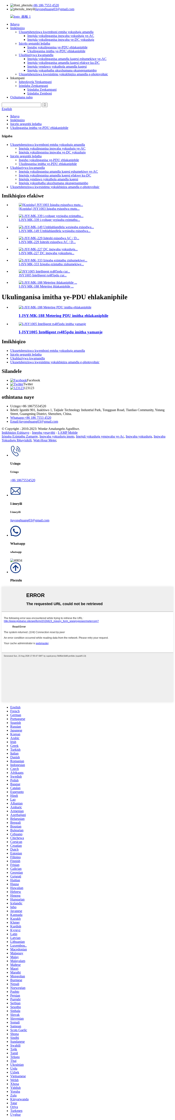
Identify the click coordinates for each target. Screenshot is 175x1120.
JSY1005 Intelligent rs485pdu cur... (43, 275)
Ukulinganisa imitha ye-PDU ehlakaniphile (56, 51)
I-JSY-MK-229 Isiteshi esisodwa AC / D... (47, 242)
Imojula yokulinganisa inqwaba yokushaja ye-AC (60, 36)
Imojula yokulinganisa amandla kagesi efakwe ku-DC (63, 62)
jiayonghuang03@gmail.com (54, 9)
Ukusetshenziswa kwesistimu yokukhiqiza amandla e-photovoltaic (63, 74)
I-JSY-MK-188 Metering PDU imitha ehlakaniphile (63, 315)
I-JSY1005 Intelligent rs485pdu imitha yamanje (60, 332)
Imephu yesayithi (43, 432)
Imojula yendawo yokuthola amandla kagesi (57, 66)
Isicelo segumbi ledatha (34, 43)
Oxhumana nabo (21, 97)
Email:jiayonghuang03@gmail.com (34, 421)
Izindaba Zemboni (39, 93)
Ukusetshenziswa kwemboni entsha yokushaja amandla (56, 32)
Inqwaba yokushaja (139, 436)
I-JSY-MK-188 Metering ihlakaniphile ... (46, 286)
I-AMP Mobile (68, 432)
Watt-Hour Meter (44, 440)
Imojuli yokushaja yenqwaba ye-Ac (100, 436)
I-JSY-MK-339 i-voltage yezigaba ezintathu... (49, 220)
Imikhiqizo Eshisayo (15, 432)
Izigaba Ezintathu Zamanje (20, 436)
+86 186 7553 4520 (45, 5)
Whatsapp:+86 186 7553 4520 (30, 417)
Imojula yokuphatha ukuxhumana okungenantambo (62, 70)
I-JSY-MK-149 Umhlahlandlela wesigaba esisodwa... (54, 231)
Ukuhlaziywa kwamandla (36, 55)
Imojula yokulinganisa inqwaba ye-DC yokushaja (60, 39)
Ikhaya (14, 24)
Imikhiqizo (17, 28)
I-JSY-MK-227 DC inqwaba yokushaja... (46, 253)
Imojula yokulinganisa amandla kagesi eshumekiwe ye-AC (66, 59)
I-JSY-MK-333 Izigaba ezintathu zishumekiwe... (51, 264)
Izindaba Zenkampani (33, 86)
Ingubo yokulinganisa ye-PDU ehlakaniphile (57, 47)
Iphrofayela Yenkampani (35, 82)
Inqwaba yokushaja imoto (56, 436)
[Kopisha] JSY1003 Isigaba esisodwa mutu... (49, 208)
